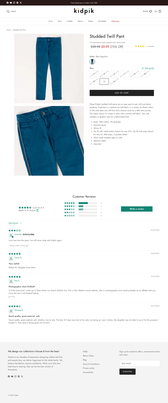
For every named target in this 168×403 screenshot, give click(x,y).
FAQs (85, 351)
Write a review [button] (137, 208)
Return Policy (88, 355)
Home (9, 30)
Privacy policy (88, 368)
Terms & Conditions (91, 364)
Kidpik (16, 395)
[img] (15, 230)
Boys (60, 21)
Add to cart (122, 92)
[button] (69, 203)
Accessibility (88, 372)
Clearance (115, 21)
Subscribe (127, 371)
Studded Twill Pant (19, 30)
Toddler (70, 21)
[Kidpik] (84, 11)
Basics (80, 21)
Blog (85, 359)
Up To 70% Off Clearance (84, 3)
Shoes (90, 21)
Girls (51, 21)
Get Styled (102, 21)
